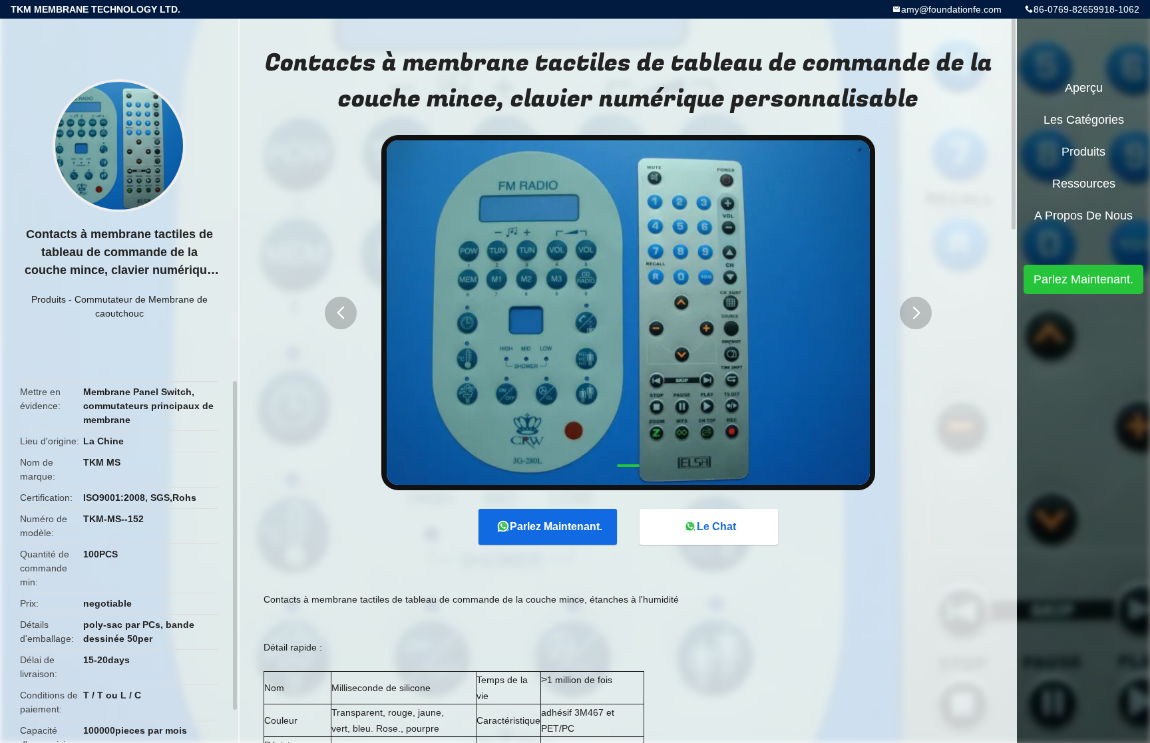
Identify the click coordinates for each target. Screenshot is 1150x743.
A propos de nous (1083, 215)
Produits (48, 299)
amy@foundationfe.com (951, 9)
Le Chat (716, 526)
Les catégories (1084, 119)
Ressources (1083, 183)
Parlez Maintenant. (556, 526)
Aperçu (1084, 87)
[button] (341, 313)
